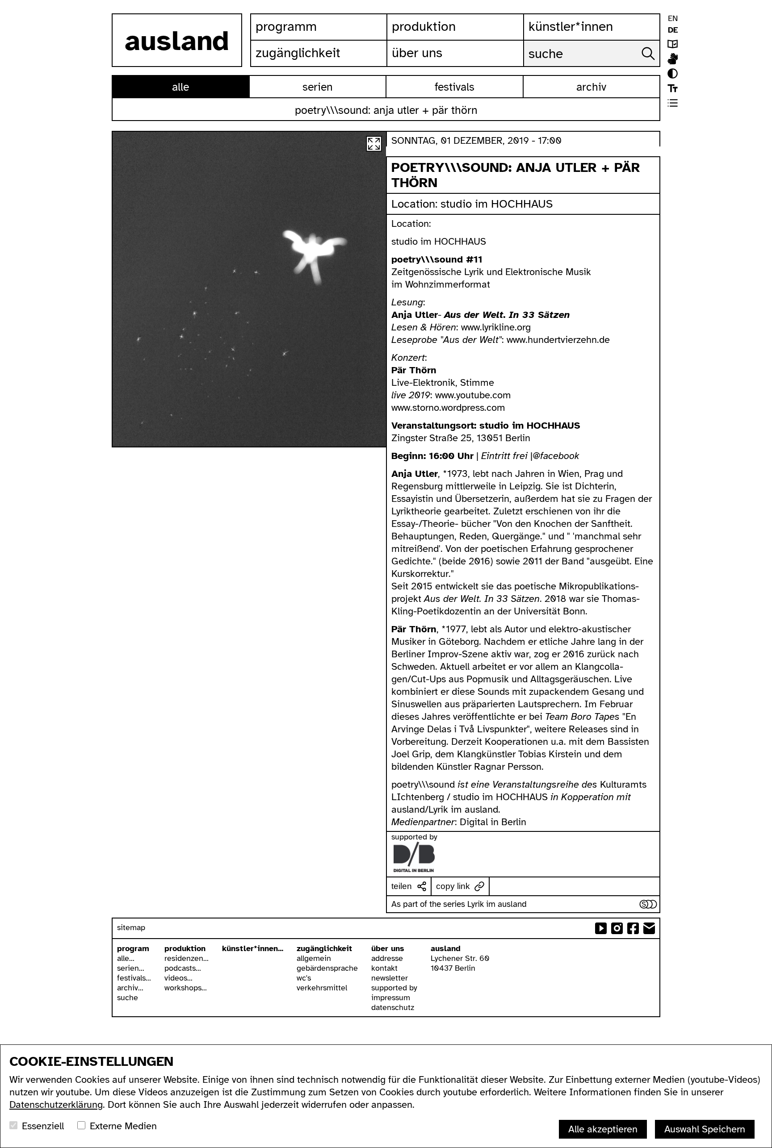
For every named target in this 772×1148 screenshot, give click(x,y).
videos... (178, 978)
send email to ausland (649, 928)
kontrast (672, 73)
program (133, 948)
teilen (401, 886)
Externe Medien (123, 1126)
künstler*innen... (252, 948)
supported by (394, 988)
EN (673, 18)
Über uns (417, 52)
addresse (387, 958)
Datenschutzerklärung (56, 1104)
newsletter (389, 978)
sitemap (131, 927)
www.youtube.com (473, 395)
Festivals (454, 87)
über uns (387, 948)
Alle (180, 87)
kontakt (384, 968)
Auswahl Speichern (704, 1129)
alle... (125, 958)
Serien (317, 87)
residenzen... (186, 958)
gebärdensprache (327, 968)
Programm (286, 26)
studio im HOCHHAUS (497, 203)
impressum (390, 997)
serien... (130, 968)
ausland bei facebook (633, 928)
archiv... (130, 988)
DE (673, 30)
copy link (453, 886)
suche (127, 997)
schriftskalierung (672, 88)
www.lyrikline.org (496, 327)
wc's (304, 978)
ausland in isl (672, 58)
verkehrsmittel (322, 988)
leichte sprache (672, 44)
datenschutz (392, 1007)
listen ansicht (672, 103)
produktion (185, 948)
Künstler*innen (571, 26)
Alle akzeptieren (603, 1129)
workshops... (185, 988)
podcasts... (182, 968)
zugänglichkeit (324, 948)
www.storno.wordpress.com (448, 407)
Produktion (424, 26)
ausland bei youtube (601, 928)
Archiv (591, 87)
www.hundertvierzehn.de (558, 340)
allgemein (314, 958)
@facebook (556, 456)
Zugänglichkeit (298, 52)
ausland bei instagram (617, 928)
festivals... (134, 978)
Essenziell (43, 1126)
